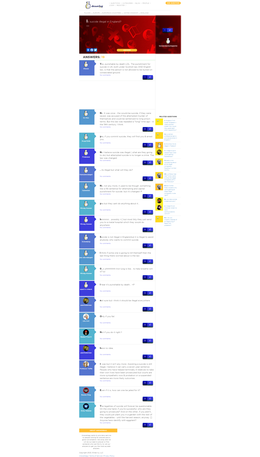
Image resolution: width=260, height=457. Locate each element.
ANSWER (127, 50)
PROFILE (145, 3)
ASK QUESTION (173, 3)
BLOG (137, 3)
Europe (96, 13)
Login (111, 5)
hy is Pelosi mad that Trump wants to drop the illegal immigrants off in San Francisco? (170, 177)
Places (87, 13)
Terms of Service (95, 456)
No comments (105, 75)
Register (121, 5)
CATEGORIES (127, 3)
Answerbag (83, 456)
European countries (111, 13)
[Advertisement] (117, 95)
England (145, 13)
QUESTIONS (115, 3)
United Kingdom (131, 13)
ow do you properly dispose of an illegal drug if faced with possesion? (170, 221)
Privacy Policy (109, 456)
